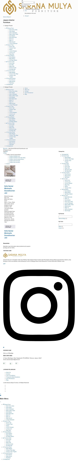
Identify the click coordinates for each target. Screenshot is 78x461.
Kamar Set (11, 46)
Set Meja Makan (13, 60)
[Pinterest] (4, 264)
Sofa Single (12, 31)
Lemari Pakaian (13, 51)
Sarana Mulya (62, 218)
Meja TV (11, 40)
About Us (27, 89)
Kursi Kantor (12, 80)
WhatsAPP (28, 9)
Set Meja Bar (12, 69)
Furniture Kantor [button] (11, 78)
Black (60, 226)
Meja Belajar (12, 72)
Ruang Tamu (65, 195)
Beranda (5, 148)
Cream (60, 228)
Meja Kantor (12, 81)
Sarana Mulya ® (7, 17)
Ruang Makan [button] (10, 55)
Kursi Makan (12, 57)
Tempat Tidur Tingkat (12, 76)
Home (26, 88)
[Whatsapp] (3, 347)
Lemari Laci (12, 52)
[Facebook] (3, 264)
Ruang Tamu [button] (10, 28)
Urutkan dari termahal (14, 162)
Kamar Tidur (65, 178)
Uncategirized (9, 84)
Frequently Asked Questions (13, 377)
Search (24, 6)
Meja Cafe (11, 66)
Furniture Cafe (65, 163)
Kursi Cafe (11, 63)
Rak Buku (11, 83)
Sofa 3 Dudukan (13, 32)
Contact (26, 91)
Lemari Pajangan (13, 43)
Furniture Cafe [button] (10, 61)
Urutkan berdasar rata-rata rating (17, 157)
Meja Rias (11, 54)
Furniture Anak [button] (11, 70)
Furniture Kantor (66, 172)
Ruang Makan (65, 189)
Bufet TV (11, 39)
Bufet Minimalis (13, 37)
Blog (26, 94)
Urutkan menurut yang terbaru (16, 159)
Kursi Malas (12, 36)
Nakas (10, 49)
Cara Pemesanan (29, 92)
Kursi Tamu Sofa (13, 29)
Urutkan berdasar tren (14, 156)
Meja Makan (12, 58)
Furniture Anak (65, 156)
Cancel (8, 163)
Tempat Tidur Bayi (13, 74)
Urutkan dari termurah (14, 160)
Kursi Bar (11, 64)
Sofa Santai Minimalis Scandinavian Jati (9, 189)
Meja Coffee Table (13, 34)
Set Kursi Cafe (12, 67)
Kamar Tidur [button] (10, 45)
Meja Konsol (12, 42)
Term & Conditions (10, 375)
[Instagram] (39, 346)
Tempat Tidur (12, 48)
